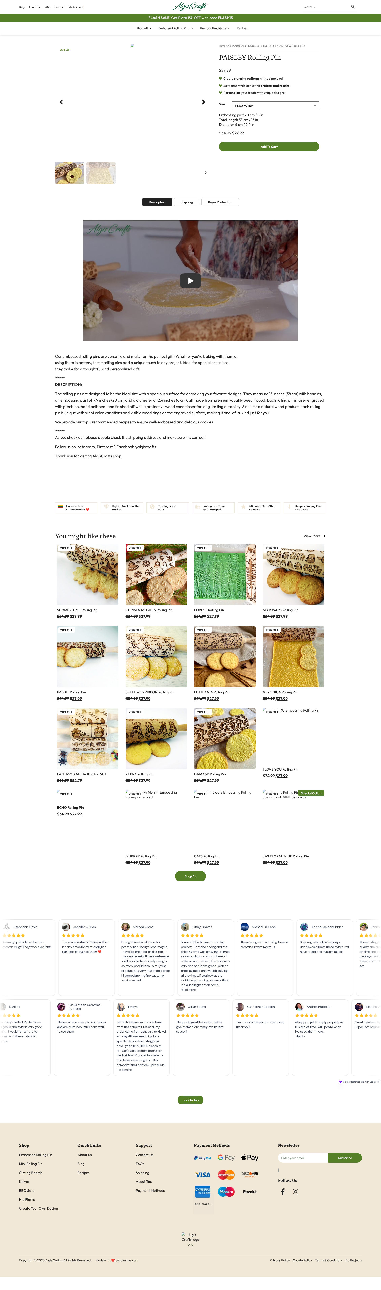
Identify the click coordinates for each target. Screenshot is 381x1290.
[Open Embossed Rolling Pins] (192, 28)
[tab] (157, 202)
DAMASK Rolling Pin (210, 774)
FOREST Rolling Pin (209, 610)
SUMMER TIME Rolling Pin (77, 610)
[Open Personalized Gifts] (228, 28)
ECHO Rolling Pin (70, 807)
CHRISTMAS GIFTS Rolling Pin (149, 610)
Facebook (125, 446)
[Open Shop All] (150, 28)
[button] (61, 102)
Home (222, 45)
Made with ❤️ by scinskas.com (117, 1260)
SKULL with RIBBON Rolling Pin (150, 692)
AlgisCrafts (102, 455)
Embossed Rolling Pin (259, 45)
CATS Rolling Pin (206, 856)
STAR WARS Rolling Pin (280, 610)
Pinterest (105, 446)
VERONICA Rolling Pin (280, 692)
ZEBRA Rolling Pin (139, 774)
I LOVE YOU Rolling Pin (280, 769)
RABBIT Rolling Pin (71, 692)
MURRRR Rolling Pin (141, 856)
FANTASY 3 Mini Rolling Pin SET (81, 774)
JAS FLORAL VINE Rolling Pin (286, 856)
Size (222, 104)
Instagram (86, 446)
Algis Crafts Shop (236, 45)
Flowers (277, 45)
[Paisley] (132, 46)
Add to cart (269, 147)
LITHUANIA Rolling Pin (212, 692)
